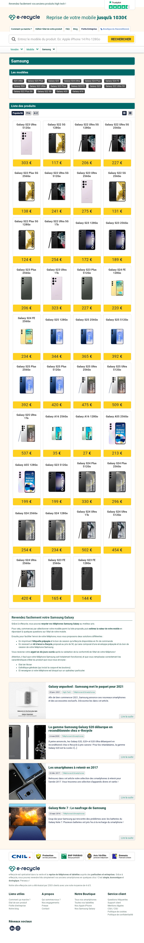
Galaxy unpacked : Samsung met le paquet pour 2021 (85, 686)
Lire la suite (127, 716)
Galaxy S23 (95, 86)
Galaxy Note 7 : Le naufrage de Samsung (77, 808)
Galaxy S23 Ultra (37, 86)
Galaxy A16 (78, 91)
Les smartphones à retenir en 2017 (73, 767)
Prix (28, 113)
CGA (110, 908)
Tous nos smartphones (85, 899)
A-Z (36, 113)
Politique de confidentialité (120, 914)
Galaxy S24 (19, 86)
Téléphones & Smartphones (84, 692)
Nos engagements (50, 902)
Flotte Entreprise (89, 29)
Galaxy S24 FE (112, 81)
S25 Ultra (18, 81)
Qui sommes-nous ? (51, 899)
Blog (75, 29)
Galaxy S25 (53, 81)
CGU (116, 908)
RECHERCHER (121, 39)
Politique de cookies (117, 911)
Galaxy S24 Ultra (72, 81)
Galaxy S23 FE (78, 86)
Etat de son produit (18, 902)
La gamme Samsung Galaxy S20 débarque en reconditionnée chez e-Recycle (80, 728)
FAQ (68, 29)
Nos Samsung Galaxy (85, 908)
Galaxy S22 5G (44, 91)
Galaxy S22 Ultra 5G (115, 86)
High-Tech (67, 692)
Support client (114, 902)
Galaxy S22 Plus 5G (23, 91)
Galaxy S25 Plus (35, 81)
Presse (45, 905)
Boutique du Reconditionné (116, 29)
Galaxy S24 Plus (92, 81)
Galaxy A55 (62, 91)
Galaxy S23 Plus (58, 86)
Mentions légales (116, 905)
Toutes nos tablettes (84, 902)
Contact (45, 908)
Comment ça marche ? (21, 29)
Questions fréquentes (118, 899)
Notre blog (14, 908)
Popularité (18, 113)
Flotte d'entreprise (17, 905)
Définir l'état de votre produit (48, 29)
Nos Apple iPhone (83, 905)
